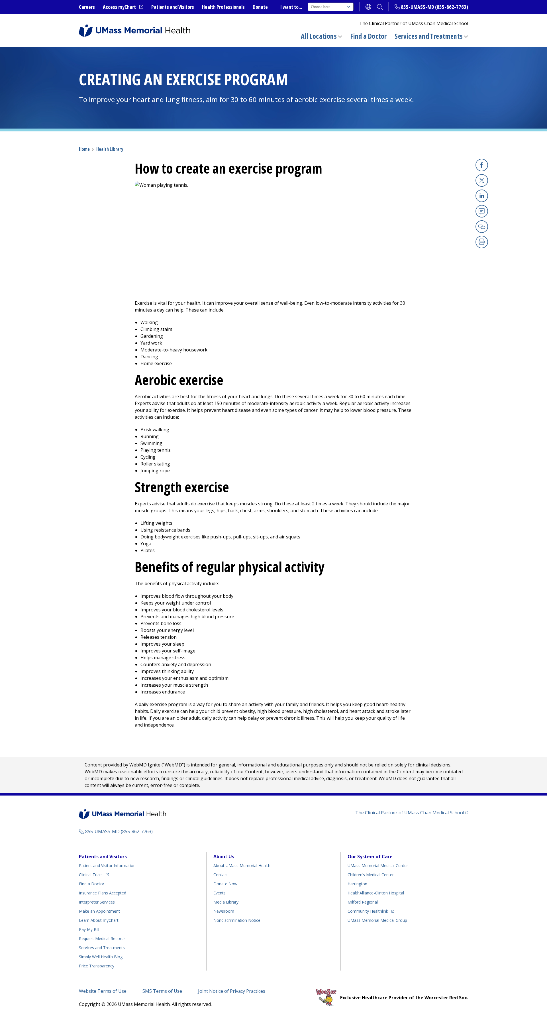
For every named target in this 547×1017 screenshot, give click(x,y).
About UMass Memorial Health (241, 865)
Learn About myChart (99, 920)
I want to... (291, 6)
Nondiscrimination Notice (236, 920)
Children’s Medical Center (371, 874)
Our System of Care (370, 856)
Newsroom (223, 911)
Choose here (320, 6)
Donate (260, 6)
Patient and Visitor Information (107, 865)
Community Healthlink (368, 911)
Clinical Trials (94, 874)
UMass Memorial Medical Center (378, 865)
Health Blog (101, 956)
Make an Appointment (99, 911)
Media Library (225, 902)
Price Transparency (96, 966)
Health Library (109, 149)
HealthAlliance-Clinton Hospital (376, 893)
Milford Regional (363, 902)
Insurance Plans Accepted (102, 893)
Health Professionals (223, 6)
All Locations (319, 36)
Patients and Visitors (172, 6)
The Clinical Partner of (411, 812)
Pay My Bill (89, 929)
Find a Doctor (368, 36)
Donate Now (225, 883)
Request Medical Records (102, 938)
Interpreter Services (97, 902)
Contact (220, 874)
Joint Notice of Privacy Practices (231, 991)
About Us (223, 856)
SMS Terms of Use (162, 991)
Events (219, 893)
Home (84, 149)
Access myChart (123, 7)
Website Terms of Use (102, 991)
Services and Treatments (429, 36)
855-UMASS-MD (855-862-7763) (434, 6)
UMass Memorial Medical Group (377, 920)
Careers (87, 6)
